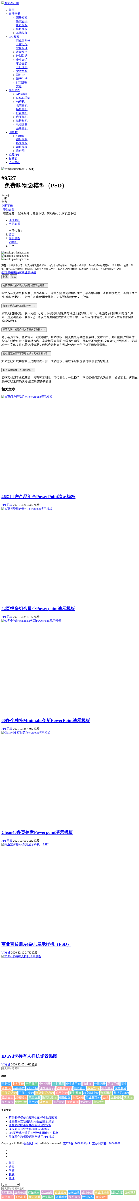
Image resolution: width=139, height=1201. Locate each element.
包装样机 (22, 105)
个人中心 (14, 162)
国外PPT (21, 74)
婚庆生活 (22, 78)
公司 (4, 272)
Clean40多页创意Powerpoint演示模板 (37, 832)
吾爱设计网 (30, 1143)
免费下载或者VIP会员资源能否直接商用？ (25, 285)
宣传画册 (14, 13)
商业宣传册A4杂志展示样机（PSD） (36, 944)
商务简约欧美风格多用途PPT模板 (30, 1125)
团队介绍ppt (47, 1088)
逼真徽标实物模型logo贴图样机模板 (31, 1121)
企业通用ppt (73, 1083)
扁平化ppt (62, 1092)
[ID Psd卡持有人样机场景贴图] (21, 956)
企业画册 (45, 1083)
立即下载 (7, 205)
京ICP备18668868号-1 (76, 1143)
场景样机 (22, 109)
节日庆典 (22, 67)
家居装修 (120, 1088)
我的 (11, 1174)
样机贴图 (14, 90)
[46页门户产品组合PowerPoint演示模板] (26, 396)
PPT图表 (21, 82)
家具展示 (107, 1088)
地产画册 (79, 1088)
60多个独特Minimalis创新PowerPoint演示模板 (45, 720)
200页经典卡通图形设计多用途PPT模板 (34, 1132)
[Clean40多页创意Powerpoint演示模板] (25, 732)
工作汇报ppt (26, 1092)
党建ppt (87, 1083)
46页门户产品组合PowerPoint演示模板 (38, 496)
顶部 (11, 1178)
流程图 (20, 150)
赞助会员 (7, 209)
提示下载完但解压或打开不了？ (19, 305)
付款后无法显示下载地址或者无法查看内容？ (26, 353)
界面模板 (22, 143)
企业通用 (58, 1083)
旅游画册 (7, 1097)
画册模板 (22, 17)
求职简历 (22, 51)
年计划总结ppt (45, 1092)
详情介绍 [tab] (14, 220)
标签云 (13, 158)
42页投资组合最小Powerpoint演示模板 (38, 608)
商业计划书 (23, 40)
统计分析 (21, 1101)
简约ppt (128, 1097)
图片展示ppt (64, 1088)
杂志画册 (22, 21)
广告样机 (22, 113)
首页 (11, 9)
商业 (25, 272)
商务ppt (6, 1088)
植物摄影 (65, 1097)
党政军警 (22, 71)
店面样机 (22, 116)
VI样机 (20, 101)
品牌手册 (113, 1083)
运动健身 (72, 1101)
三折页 (6, 1083)
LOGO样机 (23, 97)
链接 (13, 276)
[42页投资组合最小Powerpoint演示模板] (26, 508)
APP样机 (21, 94)
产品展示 (31, 1083)
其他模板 (22, 32)
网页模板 (22, 146)
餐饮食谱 (86, 1101)
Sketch (20, 135)
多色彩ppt (93, 1088)
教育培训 (22, 48)
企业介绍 (22, 59)
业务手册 (18, 1083)
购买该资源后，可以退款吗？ (18, 369)
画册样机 (22, 128)
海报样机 (22, 120)
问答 (11, 1170)
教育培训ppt (90, 1092)
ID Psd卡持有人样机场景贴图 (29, 1056)
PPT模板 (14, 36)
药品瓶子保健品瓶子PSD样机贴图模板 (33, 1117)
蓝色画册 (45, 1101)
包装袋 (11, 272)
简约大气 (7, 1101)
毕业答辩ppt (93, 1097)
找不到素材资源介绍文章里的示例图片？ (24, 329)
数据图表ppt (121, 1092)
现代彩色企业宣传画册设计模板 (29, 1129)
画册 (106, 1097)
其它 (19, 86)
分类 (11, 1166)
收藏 (5, 276)
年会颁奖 (22, 63)
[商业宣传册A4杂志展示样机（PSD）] (26, 844)
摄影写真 (75, 1092)
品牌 (19, 272)
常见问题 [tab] (14, 223)
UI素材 (13, 132)
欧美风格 (78, 1097)
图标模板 (22, 139)
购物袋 (32, 272)
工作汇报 (22, 44)
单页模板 (22, 29)
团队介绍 (32, 1088)
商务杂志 (19, 1088)
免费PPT (14, 154)
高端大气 (99, 1101)
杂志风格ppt (49, 1097)
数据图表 (106, 1092)
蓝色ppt (33, 1101)
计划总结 (22, 55)
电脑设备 (22, 124)
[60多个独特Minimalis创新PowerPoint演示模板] (31, 620)
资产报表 (59, 1101)
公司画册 (100, 1083)
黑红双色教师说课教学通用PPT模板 (31, 1136)
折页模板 (22, 25)
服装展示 (21, 1097)
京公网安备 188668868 (106, 1143)
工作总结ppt (9, 1092)
